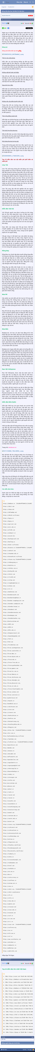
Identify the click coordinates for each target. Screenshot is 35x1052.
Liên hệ (24, 1049)
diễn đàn (3, 1039)
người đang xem (6, 15)
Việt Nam (4, 1049)
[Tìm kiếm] (33, 2)
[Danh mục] (3, 2)
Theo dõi (30, 15)
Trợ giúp (30, 1049)
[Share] (31, 19)
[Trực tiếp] (30, 2)
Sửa (32, 1037)
